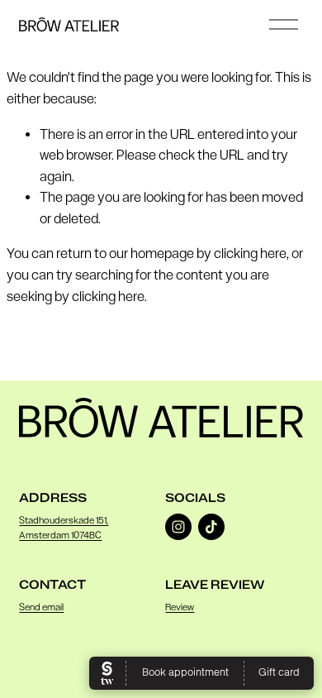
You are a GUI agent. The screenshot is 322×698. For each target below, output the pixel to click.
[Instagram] (178, 527)
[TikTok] (211, 527)
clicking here (250, 253)
